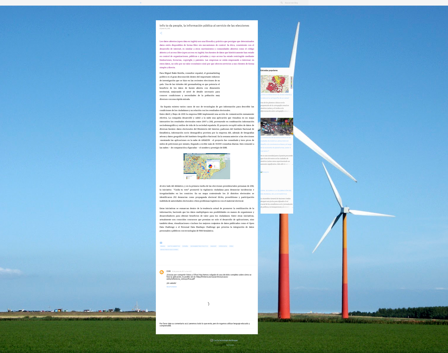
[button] (161, 33)
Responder (172, 287)
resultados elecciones (169, 249)
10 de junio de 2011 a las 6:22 (181, 271)
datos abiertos (174, 246)
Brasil (163, 246)
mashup (213, 246)
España (185, 246)
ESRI (169, 271)
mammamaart (230, 345)
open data (223, 246)
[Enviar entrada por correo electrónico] (161, 243)
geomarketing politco (199, 246)
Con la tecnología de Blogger (225, 340)
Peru (231, 246)
